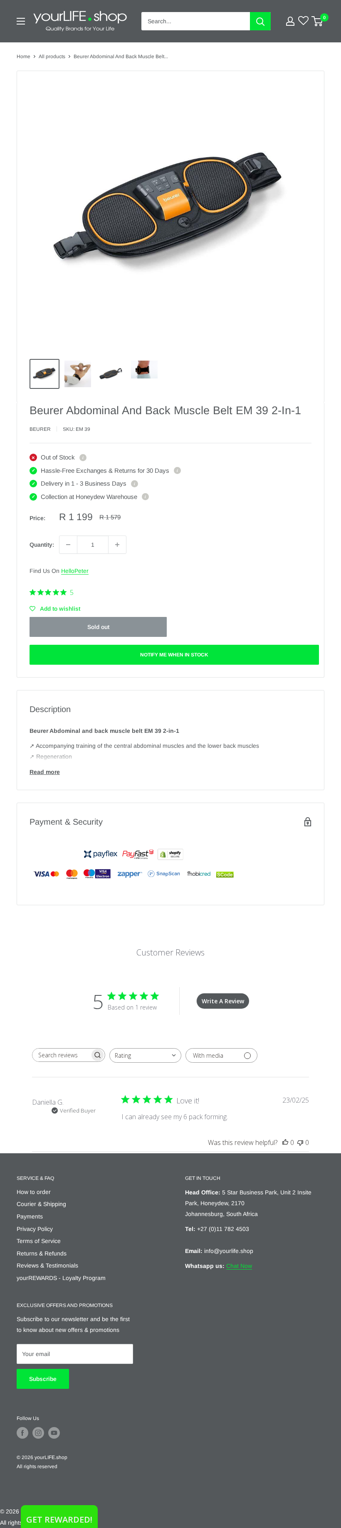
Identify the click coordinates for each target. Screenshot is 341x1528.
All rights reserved (37, 1466)
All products (52, 56)
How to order (34, 1192)
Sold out (98, 627)
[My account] (290, 21)
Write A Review (223, 1001)
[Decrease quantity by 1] (68, 544)
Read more (45, 772)
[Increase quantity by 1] (117, 544)
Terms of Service (39, 1241)
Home (23, 56)
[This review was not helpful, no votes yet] (300, 1142)
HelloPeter (75, 570)
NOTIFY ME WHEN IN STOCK (174, 655)
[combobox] (145, 1055)
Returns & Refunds (42, 1253)
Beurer (40, 429)
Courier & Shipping (41, 1204)
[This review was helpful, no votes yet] (285, 1142)
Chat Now (239, 1266)
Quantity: (42, 544)
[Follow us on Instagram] (38, 1433)
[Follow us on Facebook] (22, 1433)
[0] (317, 21)
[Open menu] (21, 21)
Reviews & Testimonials (47, 1265)
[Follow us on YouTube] (54, 1433)
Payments (30, 1216)
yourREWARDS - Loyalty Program (61, 1278)
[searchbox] (61, 1055)
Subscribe (43, 1379)
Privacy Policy (35, 1229)
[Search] (260, 21)
